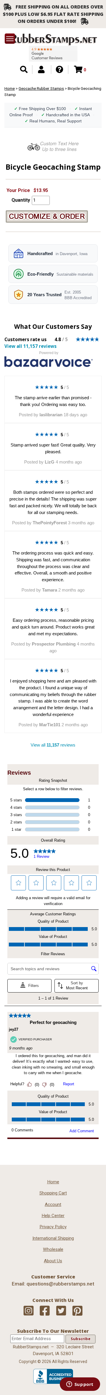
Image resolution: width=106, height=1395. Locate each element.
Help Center (53, 1215)
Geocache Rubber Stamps (41, 88)
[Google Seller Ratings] (53, 54)
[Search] (24, 69)
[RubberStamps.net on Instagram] (29, 1311)
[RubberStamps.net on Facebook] (45, 1311)
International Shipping (53, 1238)
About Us (53, 1260)
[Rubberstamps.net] (53, 39)
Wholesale (53, 1249)
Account (53, 1204)
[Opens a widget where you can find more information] (79, 1384)
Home (9, 88)
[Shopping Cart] (78, 69)
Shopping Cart (53, 1193)
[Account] (41, 69)
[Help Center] (59, 69)
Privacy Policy (53, 1226)
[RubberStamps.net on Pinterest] (77, 1311)
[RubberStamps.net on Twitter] (61, 1311)
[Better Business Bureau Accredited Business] (53, 1382)
